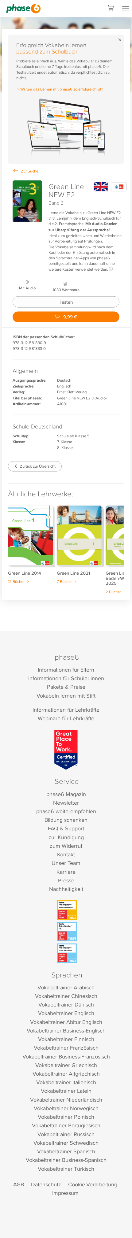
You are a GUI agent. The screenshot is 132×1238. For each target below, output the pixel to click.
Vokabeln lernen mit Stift (66, 695)
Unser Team (66, 863)
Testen (66, 301)
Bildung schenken (66, 820)
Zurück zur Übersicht (37, 466)
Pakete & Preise (66, 687)
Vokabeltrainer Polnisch (66, 1117)
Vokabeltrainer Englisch (66, 1013)
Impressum (65, 1193)
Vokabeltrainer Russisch (66, 1134)
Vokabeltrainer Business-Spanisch (66, 1160)
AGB (18, 1184)
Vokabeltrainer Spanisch (66, 1151)
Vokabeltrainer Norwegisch (66, 1108)
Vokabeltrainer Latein (66, 1091)
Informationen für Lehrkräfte (66, 710)
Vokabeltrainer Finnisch (66, 1039)
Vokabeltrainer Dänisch (66, 1004)
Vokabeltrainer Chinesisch (66, 996)
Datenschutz (46, 1184)
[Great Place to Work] (66, 749)
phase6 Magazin (66, 794)
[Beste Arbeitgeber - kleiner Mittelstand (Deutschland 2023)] (67, 953)
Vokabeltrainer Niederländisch (66, 1099)
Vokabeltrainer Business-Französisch (66, 1056)
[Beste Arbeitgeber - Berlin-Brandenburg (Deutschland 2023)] (67, 910)
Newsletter (66, 802)
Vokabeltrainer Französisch (66, 1047)
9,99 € (69, 316)
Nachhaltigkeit (66, 889)
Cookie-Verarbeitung (92, 1184)
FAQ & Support (66, 828)
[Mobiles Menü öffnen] (125, 8)
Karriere (66, 872)
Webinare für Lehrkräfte (66, 718)
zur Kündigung (66, 837)
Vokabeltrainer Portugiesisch (66, 1125)
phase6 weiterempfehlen (66, 811)
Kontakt (66, 854)
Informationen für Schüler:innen (66, 678)
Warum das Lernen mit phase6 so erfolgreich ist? (61, 89)
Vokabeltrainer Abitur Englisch (66, 1022)
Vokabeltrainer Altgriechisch (66, 1073)
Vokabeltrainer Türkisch (66, 1169)
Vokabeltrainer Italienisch (66, 1082)
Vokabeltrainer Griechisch (66, 1065)
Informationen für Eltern (66, 669)
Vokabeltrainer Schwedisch (66, 1143)
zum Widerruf (66, 846)
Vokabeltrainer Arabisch (66, 987)
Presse (66, 880)
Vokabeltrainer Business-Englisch (66, 1030)
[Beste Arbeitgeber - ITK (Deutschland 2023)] (67, 931)
